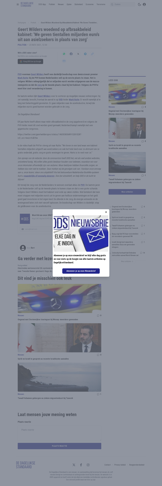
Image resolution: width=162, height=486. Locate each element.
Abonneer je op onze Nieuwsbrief (81, 271)
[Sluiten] (106, 212)
